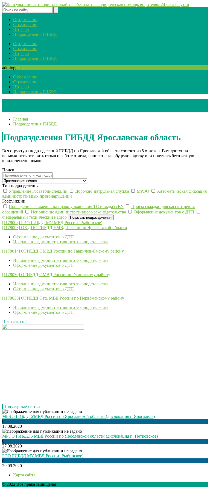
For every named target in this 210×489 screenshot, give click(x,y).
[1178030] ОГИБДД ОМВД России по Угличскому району (56, 274)
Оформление (25, 19)
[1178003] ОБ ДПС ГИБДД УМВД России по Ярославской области (64, 227)
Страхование (25, 24)
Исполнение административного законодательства (78, 212)
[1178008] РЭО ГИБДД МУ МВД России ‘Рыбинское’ (52, 222)
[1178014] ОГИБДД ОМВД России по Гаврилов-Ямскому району (63, 251)
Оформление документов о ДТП (164, 212)
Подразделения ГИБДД (35, 34)
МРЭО (143, 191)
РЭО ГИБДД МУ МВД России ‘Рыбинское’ (42, 455)
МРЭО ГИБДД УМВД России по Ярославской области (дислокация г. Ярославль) (78, 416)
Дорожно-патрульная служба (102, 191)
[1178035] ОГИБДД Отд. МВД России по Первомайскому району (63, 298)
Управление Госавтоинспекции (38, 191)
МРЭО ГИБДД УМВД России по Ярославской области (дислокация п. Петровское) (80, 436)
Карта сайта (24, 475)
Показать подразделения (91, 217)
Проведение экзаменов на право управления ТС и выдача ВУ (66, 206)
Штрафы (21, 29)
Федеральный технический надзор (34, 217)
